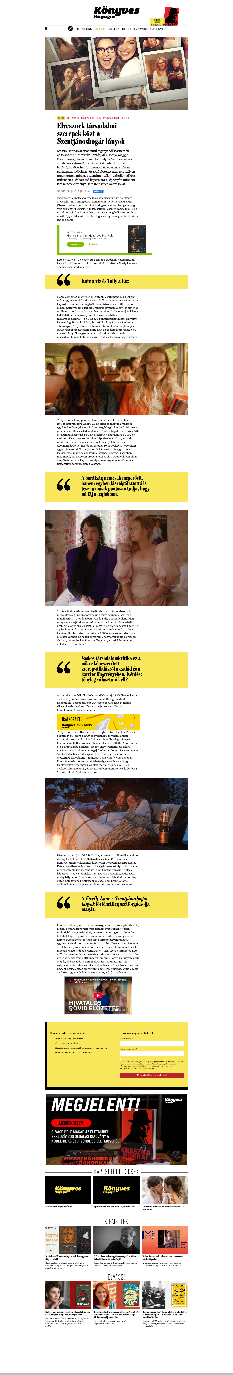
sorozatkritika (119, 118)
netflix (126, 118)
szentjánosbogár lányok (82, 118)
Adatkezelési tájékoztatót (140, 1066)
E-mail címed (126, 1039)
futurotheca (114, 29)
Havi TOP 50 (101, 29)
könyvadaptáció (108, 118)
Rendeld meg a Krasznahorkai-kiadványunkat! (143, 29)
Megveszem (75, 244)
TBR (78, 29)
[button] (46, 28)
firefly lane (70, 118)
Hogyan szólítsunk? (128, 1049)
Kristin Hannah (97, 118)
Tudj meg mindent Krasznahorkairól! (158, 22)
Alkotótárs (87, 29)
